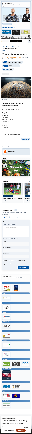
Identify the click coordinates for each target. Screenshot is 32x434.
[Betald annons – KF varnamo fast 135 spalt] (16, 386)
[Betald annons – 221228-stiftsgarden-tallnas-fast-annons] (6, 307)
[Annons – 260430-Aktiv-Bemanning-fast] (25, 31)
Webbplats (6, 253)
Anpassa (26, 427)
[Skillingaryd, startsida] (16, 41)
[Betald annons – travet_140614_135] (16, 364)
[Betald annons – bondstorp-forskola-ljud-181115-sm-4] (16, 32)
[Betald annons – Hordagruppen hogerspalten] (6, 405)
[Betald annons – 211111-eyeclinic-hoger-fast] (6, 317)
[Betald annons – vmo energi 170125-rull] (6, 386)
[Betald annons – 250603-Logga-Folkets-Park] (6, 298)
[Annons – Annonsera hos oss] (16, 288)
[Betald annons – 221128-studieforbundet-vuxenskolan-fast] (6, 364)
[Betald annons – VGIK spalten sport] (16, 396)
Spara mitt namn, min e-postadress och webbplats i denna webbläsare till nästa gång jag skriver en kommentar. (15, 262)
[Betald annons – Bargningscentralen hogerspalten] (6, 335)
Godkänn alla (20, 430)
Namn (5, 241)
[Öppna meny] (29, 41)
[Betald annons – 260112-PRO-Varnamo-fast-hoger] (25, 364)
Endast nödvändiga (9, 430)
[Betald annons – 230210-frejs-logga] (6, 354)
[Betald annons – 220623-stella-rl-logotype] (6, 326)
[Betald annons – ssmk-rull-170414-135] (6, 396)
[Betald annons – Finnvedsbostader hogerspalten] (6, 345)
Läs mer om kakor (7, 427)
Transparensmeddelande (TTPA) (9, 27)
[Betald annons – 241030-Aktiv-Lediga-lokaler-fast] (6, 288)
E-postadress (7, 247)
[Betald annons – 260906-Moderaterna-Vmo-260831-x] (16, 15)
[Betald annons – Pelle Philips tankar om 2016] (6, 31)
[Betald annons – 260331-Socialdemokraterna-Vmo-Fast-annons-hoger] (6, 375)
